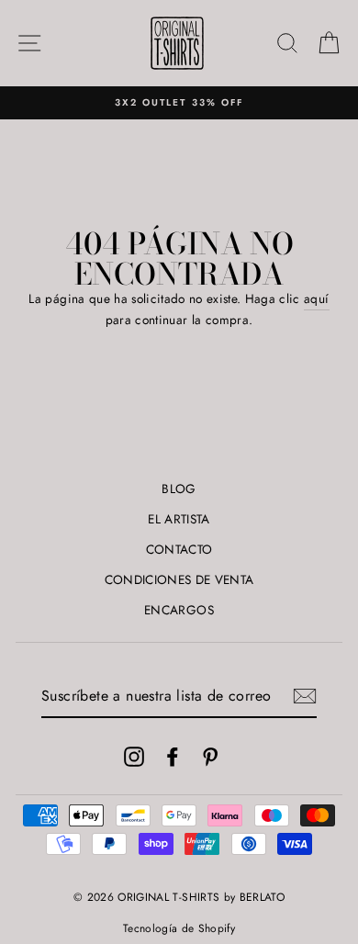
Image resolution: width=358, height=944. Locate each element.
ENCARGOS (179, 610)
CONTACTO (179, 549)
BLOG (179, 488)
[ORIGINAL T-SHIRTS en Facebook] (172, 756)
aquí (316, 298)
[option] (179, 103)
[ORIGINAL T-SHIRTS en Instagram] (134, 756)
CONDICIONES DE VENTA (179, 579)
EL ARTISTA (178, 519)
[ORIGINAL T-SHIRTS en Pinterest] (210, 756)
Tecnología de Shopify (179, 928)
